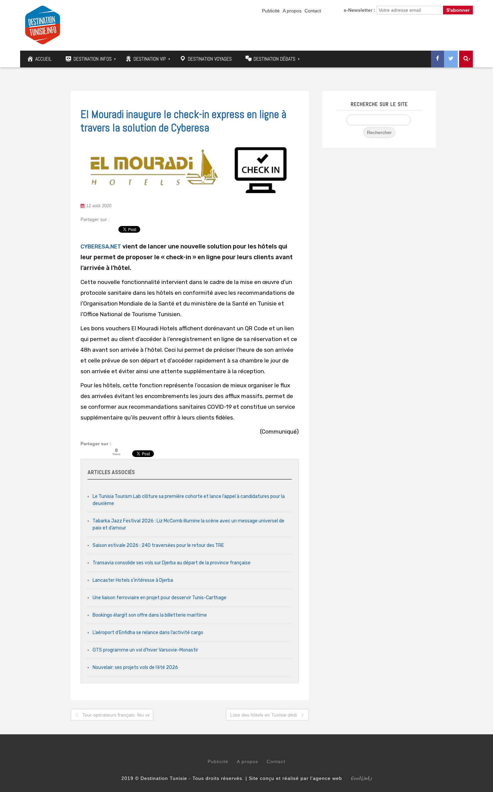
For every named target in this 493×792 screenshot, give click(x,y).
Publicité (271, 10)
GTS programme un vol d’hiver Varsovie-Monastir (145, 650)
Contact (313, 10)
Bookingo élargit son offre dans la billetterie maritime (150, 615)
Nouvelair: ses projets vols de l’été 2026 (135, 667)
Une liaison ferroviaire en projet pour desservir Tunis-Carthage (159, 598)
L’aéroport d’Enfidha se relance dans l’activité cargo (148, 632)
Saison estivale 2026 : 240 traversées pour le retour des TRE (158, 545)
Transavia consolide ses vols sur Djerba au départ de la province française (172, 563)
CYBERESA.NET (100, 246)
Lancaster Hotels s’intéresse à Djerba (133, 580)
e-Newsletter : (359, 10)
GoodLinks (361, 778)
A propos (292, 10)
